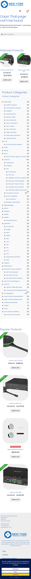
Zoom (6, 308)
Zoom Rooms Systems (13, 314)
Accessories (10, 163)
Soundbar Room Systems (16, 187)
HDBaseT (9, 111)
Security (6, 284)
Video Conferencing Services (13, 299)
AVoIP (6, 147)
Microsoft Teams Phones (16, 184)
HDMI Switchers (11, 114)
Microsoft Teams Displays (16, 181)
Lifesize (6, 217)
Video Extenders (11, 132)
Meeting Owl (8, 266)
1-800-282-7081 (5, 524)
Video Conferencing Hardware (13, 296)
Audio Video (7, 102)
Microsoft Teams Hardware (12, 269)
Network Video (10, 117)
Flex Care (11, 175)
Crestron (7, 160)
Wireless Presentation (13, 202)
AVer (5, 141)
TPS (7, 248)
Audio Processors (11, 105)
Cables (8, 229)
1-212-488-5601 (5, 525)
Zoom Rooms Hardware (11, 311)
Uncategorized (8, 293)
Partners (5, 555)
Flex (7, 169)
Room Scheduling (11, 196)
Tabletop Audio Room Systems (17, 190)
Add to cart (7, 80)
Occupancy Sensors (12, 193)
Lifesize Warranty (11, 220)
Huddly (6, 214)
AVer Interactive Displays (14, 144)
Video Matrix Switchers (13, 135)
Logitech (6, 263)
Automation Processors (13, 108)
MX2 (7, 239)
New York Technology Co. (12, 281)
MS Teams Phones (12, 275)
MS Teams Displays (12, 272)
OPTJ (8, 242)
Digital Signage (8, 205)
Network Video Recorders (14, 287)
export (6, 208)
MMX (7, 232)
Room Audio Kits (11, 120)
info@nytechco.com (6, 527)
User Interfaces (11, 129)
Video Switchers (11, 138)
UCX (7, 254)
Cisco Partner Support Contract (16, 156)
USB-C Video (10, 126)
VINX (7, 260)
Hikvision (6, 211)
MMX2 (8, 235)
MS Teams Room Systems (14, 278)
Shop (4, 551)
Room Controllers (11, 123)
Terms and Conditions (9, 558)
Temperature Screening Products (16, 290)
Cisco (6, 153)
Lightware (7, 223)
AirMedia (9, 166)
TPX (7, 251)
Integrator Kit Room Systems (17, 178)
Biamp (6, 150)
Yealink (6, 305)
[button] (20, 11)
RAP (7, 245)
